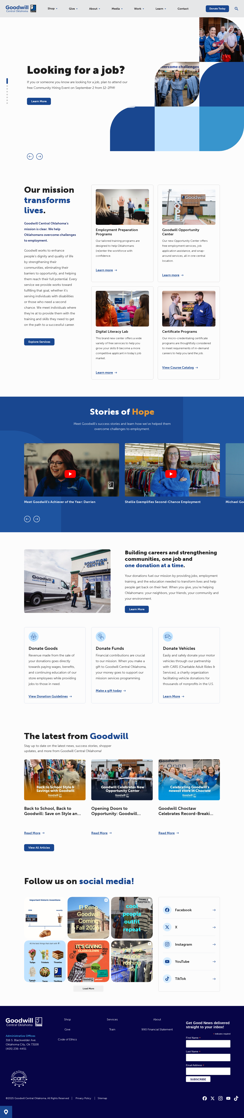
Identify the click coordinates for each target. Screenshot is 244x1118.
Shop (51, 8)
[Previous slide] (30, 156)
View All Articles (39, 847)
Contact (183, 8)
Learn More (39, 101)
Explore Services (39, 341)
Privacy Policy (83, 1098)
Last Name (193, 1051)
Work (137, 8)
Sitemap (102, 1098)
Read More (32, 833)
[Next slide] (39, 156)
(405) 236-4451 (16, 1048)
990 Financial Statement (157, 1029)
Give (72, 8)
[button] (7, 81)
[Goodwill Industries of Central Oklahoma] (21, 9)
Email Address (195, 1065)
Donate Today (217, 8)
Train (112, 1029)
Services (112, 1019)
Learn (159, 8)
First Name (193, 1037)
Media (116, 8)
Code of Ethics (67, 1039)
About (93, 8)
